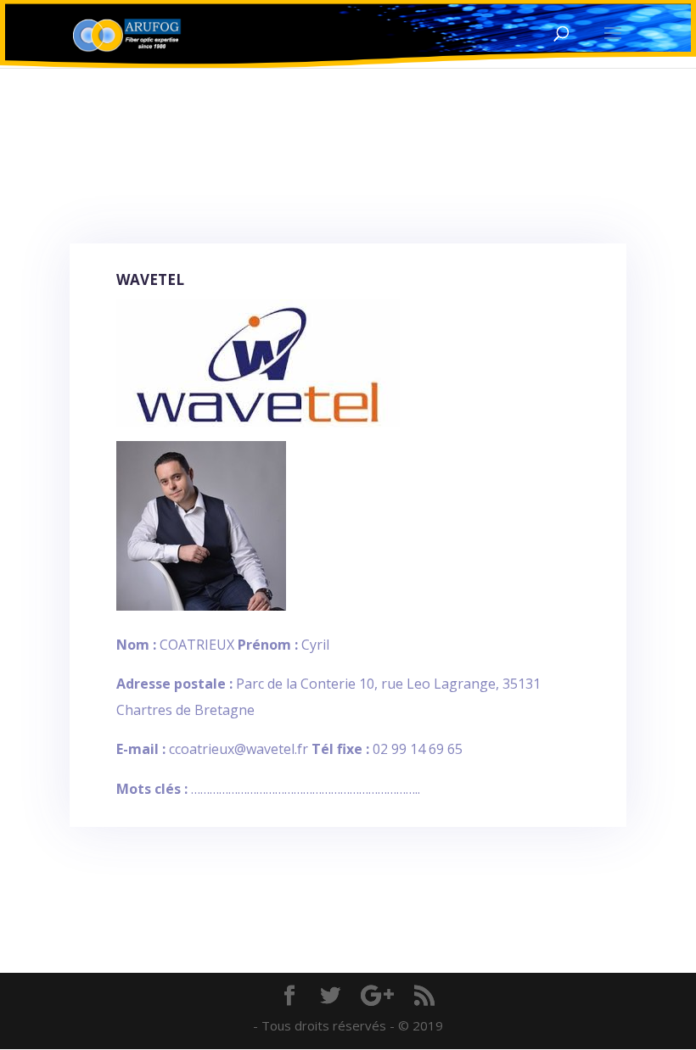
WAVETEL (150, 279)
